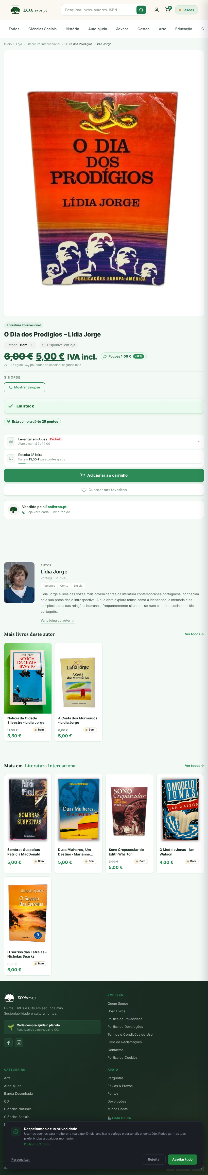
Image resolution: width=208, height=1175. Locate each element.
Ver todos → (194, 634)
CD (6, 1101)
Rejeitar (154, 1159)
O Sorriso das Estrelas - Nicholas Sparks (27, 954)
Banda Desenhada (18, 1093)
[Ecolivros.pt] (32, 10)
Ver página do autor (56, 620)
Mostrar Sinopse (27, 387)
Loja (19, 44)
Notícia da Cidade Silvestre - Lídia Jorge (25, 720)
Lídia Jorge (54, 572)
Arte (162, 28)
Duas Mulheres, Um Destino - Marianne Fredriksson (74, 854)
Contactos (116, 1050)
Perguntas (116, 1078)
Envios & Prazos (120, 1086)
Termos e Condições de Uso (130, 1034)
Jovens (122, 28)
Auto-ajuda (97, 28)
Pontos (113, 1093)
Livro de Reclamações (125, 1042)
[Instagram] (19, 1042)
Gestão (143, 28)
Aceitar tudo (182, 1159)
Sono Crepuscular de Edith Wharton (126, 852)
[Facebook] (8, 1042)
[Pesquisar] (141, 10)
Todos (14, 28)
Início (8, 44)
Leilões (188, 10)
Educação (183, 28)
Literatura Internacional (24, 325)
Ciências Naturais (17, 1109)
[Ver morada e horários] (198, 441)
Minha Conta (118, 1109)
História (72, 28)
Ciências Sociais (42, 28)
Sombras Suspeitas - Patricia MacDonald (24, 852)
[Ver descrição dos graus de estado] (31, 345)
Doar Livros (116, 1011)
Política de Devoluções (125, 1026)
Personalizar (20, 1159)
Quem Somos (118, 1003)
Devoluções (117, 1101)
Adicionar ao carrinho (107, 475)
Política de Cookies (122, 1057)
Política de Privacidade (125, 1019)
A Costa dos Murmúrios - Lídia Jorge (77, 720)
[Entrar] (157, 10)
